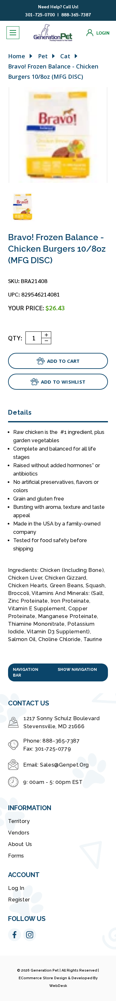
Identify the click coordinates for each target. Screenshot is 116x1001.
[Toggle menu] (12, 32)
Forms (16, 856)
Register (19, 900)
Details (20, 412)
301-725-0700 (40, 14)
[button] (58, 672)
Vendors (18, 833)
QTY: (15, 338)
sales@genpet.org (64, 765)
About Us (20, 844)
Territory (19, 821)
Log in (16, 888)
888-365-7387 (76, 14)
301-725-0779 (53, 749)
